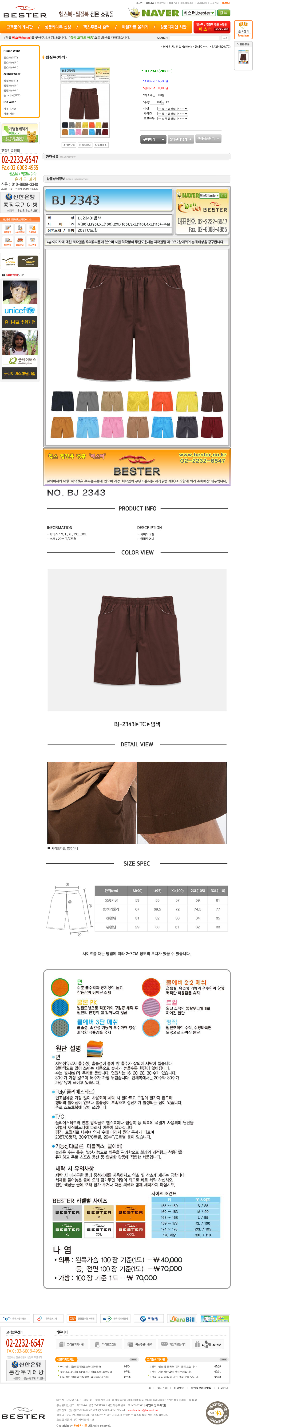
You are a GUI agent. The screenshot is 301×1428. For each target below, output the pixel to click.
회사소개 (162, 1388)
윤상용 (193, 1400)
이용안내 (223, 1388)
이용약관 (179, 1388)
